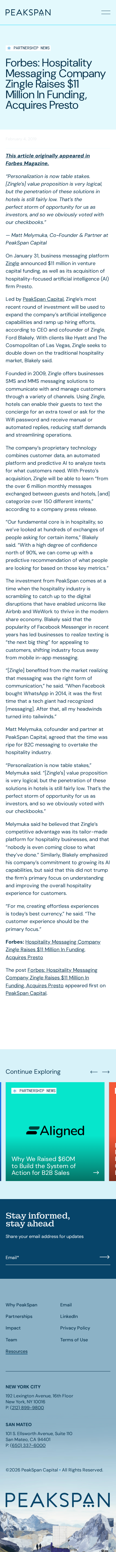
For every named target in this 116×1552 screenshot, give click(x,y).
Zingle (12, 263)
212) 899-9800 (28, 1408)
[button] (105, 12)
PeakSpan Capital (43, 299)
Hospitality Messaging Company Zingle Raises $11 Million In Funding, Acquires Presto (53, 950)
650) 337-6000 (29, 1445)
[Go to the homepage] (58, 1500)
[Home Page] (19, 12)
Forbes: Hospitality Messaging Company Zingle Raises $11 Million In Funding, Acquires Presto (51, 978)
